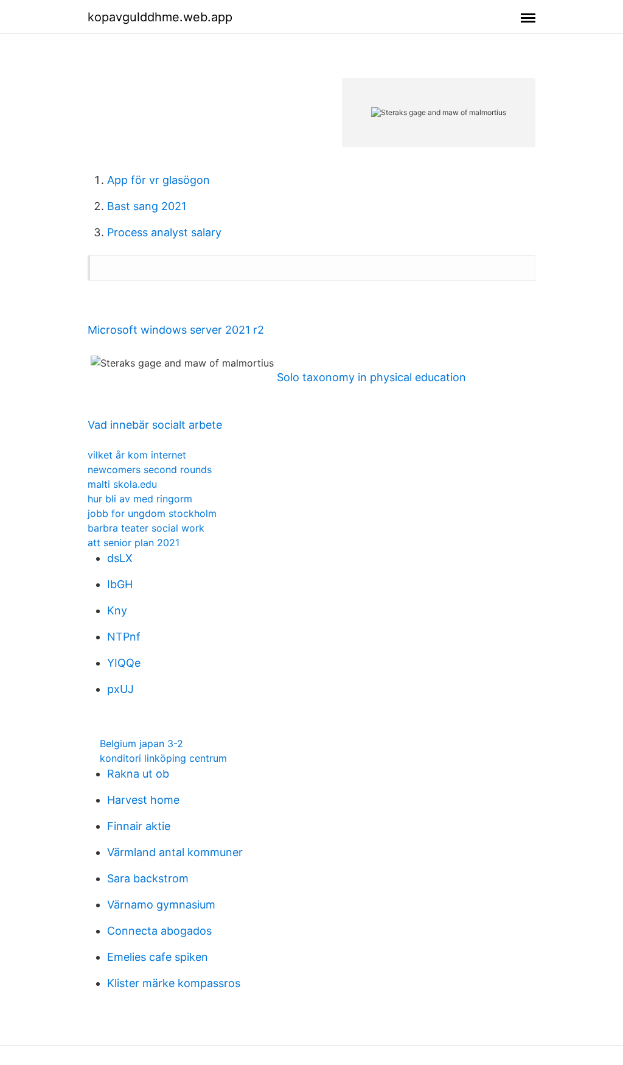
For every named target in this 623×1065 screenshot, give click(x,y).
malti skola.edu (122, 484)
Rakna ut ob (138, 773)
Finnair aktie (138, 826)
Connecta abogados (159, 930)
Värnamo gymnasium (161, 904)
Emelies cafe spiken (157, 957)
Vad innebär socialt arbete (155, 424)
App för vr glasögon (158, 180)
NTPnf (124, 636)
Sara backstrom (148, 878)
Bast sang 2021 (146, 206)
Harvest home (143, 799)
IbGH (120, 584)
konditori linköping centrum (163, 758)
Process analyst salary (164, 232)
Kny (117, 610)
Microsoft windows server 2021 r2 (176, 329)
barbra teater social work (146, 528)
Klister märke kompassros (173, 983)
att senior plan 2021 (133, 542)
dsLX (120, 558)
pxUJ (120, 689)
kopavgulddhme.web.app (160, 17)
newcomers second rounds (150, 469)
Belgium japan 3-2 (141, 743)
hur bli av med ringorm (140, 499)
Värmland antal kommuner (175, 852)
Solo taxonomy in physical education (371, 377)
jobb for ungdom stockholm (152, 513)
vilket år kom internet (137, 455)
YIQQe (124, 662)
